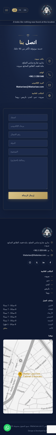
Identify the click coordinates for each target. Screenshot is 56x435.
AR (14, 10)
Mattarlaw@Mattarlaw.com (30, 87)
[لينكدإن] (43, 262)
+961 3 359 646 (36, 76)
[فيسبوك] (50, 262)
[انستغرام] (30, 262)
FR (20, 10)
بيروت (47, 276)
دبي (47, 280)
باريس (46, 289)
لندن (47, 284)
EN (25, 10)
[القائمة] (6, 10)
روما (47, 293)
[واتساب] (7, 427)
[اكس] (36, 262)
